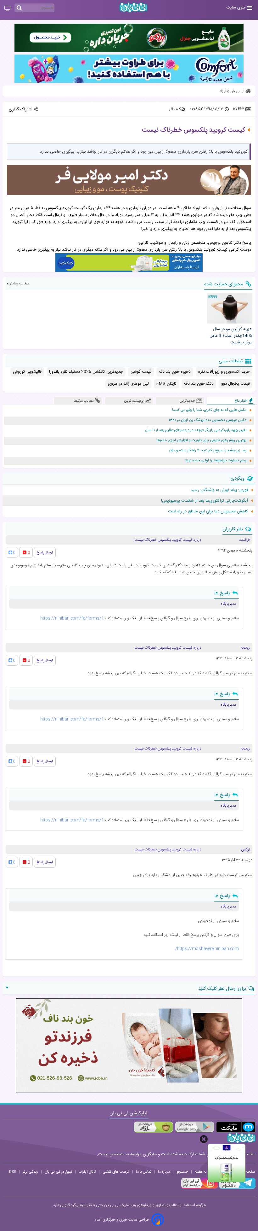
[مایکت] (235, 1127)
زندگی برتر (30, 1172)
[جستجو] (19, 8)
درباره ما (164, 1172)
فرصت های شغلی (116, 1172)
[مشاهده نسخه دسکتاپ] (7, 8)
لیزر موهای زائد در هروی (128, 383)
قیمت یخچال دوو (235, 383)
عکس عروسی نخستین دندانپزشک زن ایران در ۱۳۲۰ (207, 420)
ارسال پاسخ (45, 552)
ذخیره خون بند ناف (175, 371)
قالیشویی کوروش (27, 371)
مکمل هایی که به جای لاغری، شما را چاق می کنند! (209, 410)
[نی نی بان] (133, 7)
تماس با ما (143, 1172)
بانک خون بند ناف (199, 383)
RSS (12, 1172)
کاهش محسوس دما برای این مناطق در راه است (208, 511)
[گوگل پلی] (194, 1127)
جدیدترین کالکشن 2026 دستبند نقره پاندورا (86, 371)
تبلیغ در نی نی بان (58, 1172)
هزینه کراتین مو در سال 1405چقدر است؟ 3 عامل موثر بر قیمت (231, 336)
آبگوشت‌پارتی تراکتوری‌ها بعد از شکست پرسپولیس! (204, 500)
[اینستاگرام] (199, 1188)
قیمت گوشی (141, 371)
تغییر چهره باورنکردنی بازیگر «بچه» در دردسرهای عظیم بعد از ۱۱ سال (195, 430)
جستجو (182, 1172)
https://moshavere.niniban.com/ (207, 948)
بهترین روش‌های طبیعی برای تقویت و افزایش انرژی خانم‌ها (201, 440)
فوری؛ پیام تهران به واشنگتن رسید (219, 490)
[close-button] (204, 1139)
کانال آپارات (87, 1172)
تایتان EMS (166, 383)
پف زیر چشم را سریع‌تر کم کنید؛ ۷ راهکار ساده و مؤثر (207, 450)
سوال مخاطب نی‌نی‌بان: (231, 208)
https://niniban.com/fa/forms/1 (72, 618)
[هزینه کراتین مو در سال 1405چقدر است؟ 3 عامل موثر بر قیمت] (229, 308)
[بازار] (153, 1127)
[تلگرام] (236, 1188)
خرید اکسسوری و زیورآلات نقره (224, 371)
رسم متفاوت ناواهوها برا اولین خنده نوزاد (215, 461)
